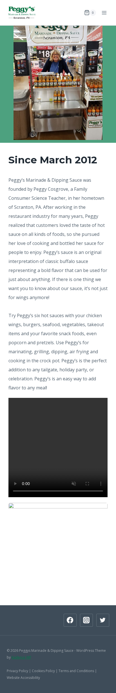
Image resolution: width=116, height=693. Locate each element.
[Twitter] (102, 620)
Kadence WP (21, 657)
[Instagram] (86, 620)
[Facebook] (70, 620)
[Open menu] (104, 12)
